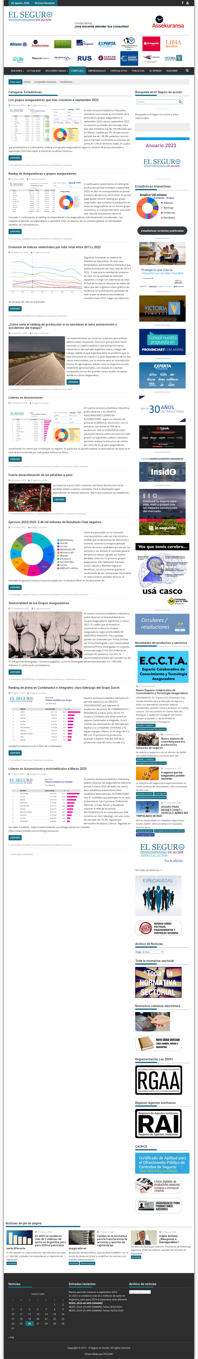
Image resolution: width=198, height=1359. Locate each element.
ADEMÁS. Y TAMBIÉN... (146, 725)
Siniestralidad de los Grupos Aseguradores (39, 603)
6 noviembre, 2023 (171, 734)
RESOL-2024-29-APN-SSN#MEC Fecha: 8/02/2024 (95, 1306)
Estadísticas (45, 165)
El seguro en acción (38, 105)
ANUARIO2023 (27, 316)
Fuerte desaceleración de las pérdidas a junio (41, 475)
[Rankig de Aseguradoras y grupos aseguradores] (45, 183)
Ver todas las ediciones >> (149, 870)
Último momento (81, 466)
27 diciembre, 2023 (146, 686)
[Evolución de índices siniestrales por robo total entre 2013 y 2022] (45, 257)
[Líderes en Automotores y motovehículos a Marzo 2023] (45, 779)
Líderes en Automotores (26, 397)
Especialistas (119, 70)
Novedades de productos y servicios (151, 729)
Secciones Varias (55, 70)
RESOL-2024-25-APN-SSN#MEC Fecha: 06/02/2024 (96, 1310)
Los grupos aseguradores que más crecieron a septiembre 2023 (54, 100)
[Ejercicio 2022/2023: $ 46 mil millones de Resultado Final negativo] (45, 532)
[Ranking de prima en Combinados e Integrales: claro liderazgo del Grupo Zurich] (45, 698)
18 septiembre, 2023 (172, 768)
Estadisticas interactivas (62, 165)
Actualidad (34, 70)
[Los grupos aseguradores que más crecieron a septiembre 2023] (45, 110)
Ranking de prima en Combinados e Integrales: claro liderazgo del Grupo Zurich (64, 688)
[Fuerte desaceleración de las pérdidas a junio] (30, 485)
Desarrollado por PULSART (99, 1353)
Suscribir (171, 70)
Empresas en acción (145, 793)
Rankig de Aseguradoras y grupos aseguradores (42, 173)
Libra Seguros (160, 793)
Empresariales (97, 70)
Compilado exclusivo (30, 165)
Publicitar (138, 70)
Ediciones (16, 70)
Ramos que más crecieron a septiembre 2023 (93, 1292)
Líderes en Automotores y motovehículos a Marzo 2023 (48, 769)
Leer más (15, 158)
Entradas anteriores (22, 854)
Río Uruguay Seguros (145, 835)
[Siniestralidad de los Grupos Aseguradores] (45, 613)
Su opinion (155, 70)
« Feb (11, 1337)
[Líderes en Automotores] (45, 407)
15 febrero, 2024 (44, 1232)
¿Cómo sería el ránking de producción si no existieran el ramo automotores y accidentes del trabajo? (63, 326)
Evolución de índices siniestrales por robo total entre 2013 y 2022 (55, 247)
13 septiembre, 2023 (172, 803)
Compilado (77, 70)
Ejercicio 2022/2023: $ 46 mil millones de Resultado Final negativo (55, 522)
